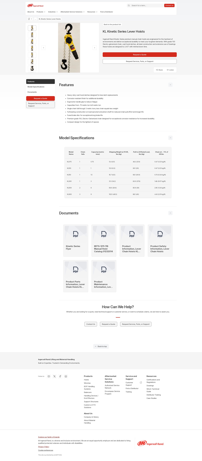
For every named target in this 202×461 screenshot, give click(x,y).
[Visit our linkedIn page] (66, 376)
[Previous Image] (43, 48)
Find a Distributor (132, 388)
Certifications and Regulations (153, 381)
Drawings (150, 386)
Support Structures (91, 401)
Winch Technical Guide (153, 390)
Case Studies (152, 398)
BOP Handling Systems (89, 387)
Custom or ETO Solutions (90, 406)
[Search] (129, 5)
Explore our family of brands (49, 437)
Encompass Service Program (112, 392)
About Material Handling (89, 421)
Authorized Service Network (112, 386)
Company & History (91, 417)
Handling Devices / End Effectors (91, 397)
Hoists (86, 380)
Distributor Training (154, 395)
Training (129, 392)
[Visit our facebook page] (60, 376)
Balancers (88, 392)
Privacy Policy (43, 447)
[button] (118, 84)
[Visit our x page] (54, 376)
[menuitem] (30, 12)
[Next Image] (94, 48)
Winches (87, 383)
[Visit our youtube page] (49, 376)
